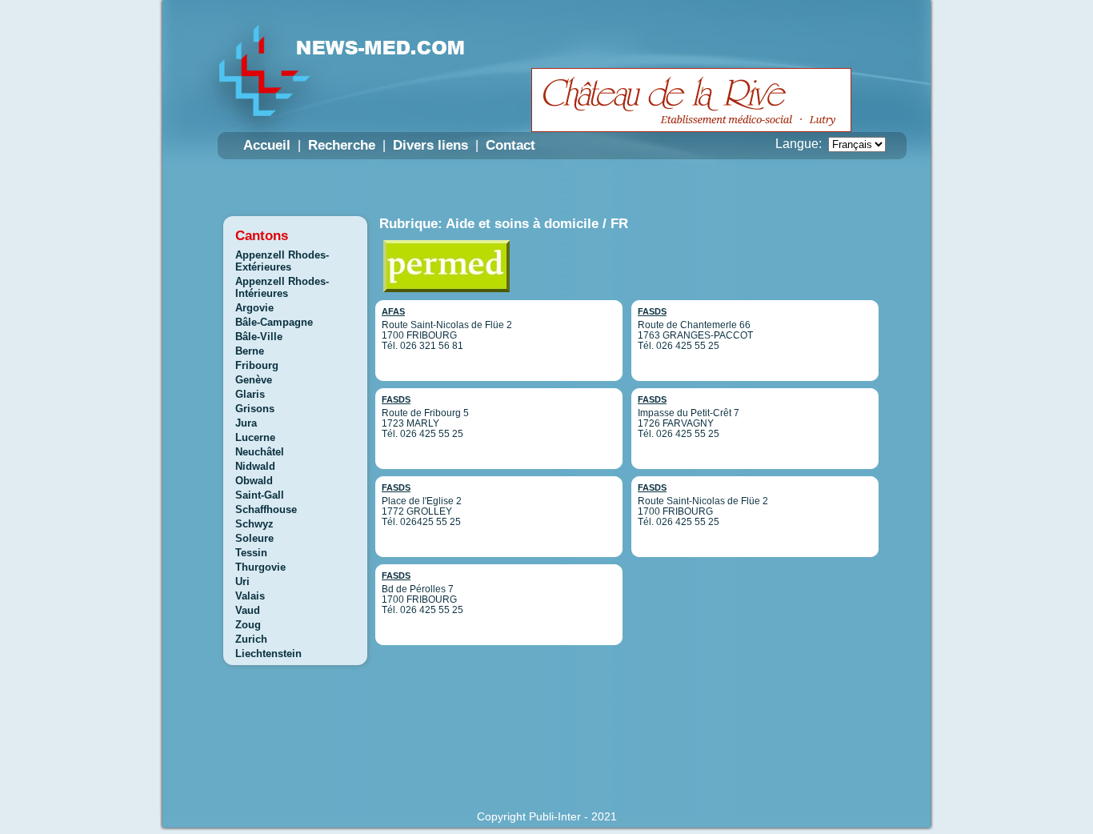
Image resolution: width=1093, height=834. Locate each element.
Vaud (247, 610)
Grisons (254, 409)
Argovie (254, 308)
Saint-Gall (259, 495)
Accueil (266, 145)
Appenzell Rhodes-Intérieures (282, 287)
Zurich (251, 639)
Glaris (250, 394)
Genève (253, 380)
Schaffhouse (266, 509)
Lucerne (255, 437)
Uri (242, 581)
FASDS (396, 399)
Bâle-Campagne (274, 322)
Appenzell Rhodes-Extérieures (282, 261)
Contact (510, 145)
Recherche (341, 145)
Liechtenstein (268, 654)
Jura (246, 423)
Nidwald (255, 466)
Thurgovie (260, 567)
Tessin (251, 553)
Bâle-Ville (258, 337)
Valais (250, 596)
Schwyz (254, 524)
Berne (249, 351)
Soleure (254, 538)
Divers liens (430, 145)
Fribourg (256, 365)
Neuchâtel (259, 452)
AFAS (393, 311)
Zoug (248, 625)
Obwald (254, 481)
